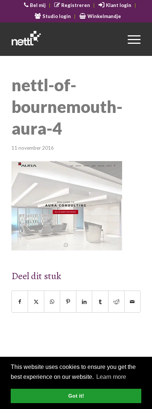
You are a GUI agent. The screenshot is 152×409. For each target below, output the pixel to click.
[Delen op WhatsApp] (52, 301)
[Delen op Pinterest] (68, 301)
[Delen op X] (36, 301)
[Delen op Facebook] (20, 301)
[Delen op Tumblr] (100, 301)
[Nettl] (63, 39)
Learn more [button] (111, 377)
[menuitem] (35, 5)
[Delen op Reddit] (116, 301)
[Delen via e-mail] (133, 301)
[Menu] (130, 39)
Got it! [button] (76, 396)
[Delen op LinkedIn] (84, 301)
